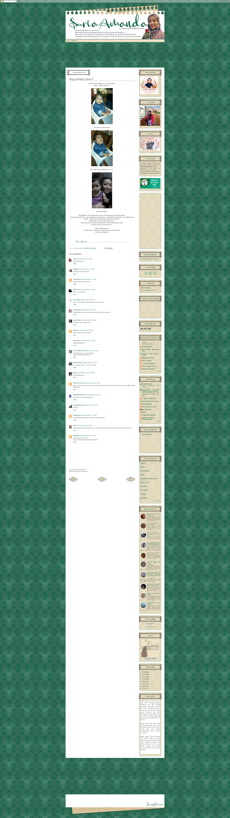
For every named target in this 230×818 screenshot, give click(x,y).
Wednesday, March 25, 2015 (88, 435)
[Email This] (105, 248)
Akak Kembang (77, 362)
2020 (144, 686)
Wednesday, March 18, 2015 (86, 372)
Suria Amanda (146, 287)
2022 (144, 681)
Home (68, 40)
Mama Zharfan (144, 471)
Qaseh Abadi (77, 279)
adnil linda (143, 486)
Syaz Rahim (143, 497)
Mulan (144, 412)
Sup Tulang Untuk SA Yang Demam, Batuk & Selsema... (153, 563)
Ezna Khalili (144, 490)
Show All (158, 371)
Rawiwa (142, 467)
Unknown (76, 330)
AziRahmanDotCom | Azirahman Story (150, 418)
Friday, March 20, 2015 (90, 405)
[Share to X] (108, 248)
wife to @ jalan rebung (149, 366)
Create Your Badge (150, 627)
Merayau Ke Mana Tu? (152, 532)
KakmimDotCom (147, 404)
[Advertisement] (115, 55)
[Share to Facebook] (110, 248)
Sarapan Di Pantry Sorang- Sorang (153, 594)
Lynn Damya (77, 299)
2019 (144, 688)
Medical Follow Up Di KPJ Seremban (153, 603)
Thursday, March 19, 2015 (92, 395)
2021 (144, 684)
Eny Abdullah (77, 310)
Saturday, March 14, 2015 (85, 259)
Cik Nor (75, 372)
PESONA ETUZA (147, 384)
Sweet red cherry (78, 383)
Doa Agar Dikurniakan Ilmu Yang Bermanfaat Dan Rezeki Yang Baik (150, 394)
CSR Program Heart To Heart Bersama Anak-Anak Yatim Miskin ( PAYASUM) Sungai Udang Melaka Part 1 (153, 575)
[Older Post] (130, 481)
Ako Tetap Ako (146, 409)
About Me (73, 40)
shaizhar (143, 463)
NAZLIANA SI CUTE (79, 395)
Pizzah (75, 425)
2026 (144, 672)
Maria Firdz (76, 289)
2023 (144, 679)
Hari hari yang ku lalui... (149, 406)
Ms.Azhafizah (126, 815)
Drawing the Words (148, 358)
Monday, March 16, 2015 (91, 350)
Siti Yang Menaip (78, 350)
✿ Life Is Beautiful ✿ (148, 369)
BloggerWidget (156, 500)
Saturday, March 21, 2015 (89, 415)
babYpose (76, 269)
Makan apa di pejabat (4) (148, 344)
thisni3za (143, 494)
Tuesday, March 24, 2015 (85, 425)
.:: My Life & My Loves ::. (149, 398)
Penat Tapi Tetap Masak (153, 523)
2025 (144, 674)
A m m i (144, 342)
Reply (74, 263)
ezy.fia (75, 259)
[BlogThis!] (106, 248)
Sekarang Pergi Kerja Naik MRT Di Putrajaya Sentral (153, 584)
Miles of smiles (146, 360)
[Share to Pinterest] (112, 248)
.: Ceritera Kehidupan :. (149, 363)
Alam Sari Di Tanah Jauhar (150, 401)
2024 (144, 677)
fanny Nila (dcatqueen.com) (148, 478)
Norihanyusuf (77, 415)
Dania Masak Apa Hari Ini (153, 553)
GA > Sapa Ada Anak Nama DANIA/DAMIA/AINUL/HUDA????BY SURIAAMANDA (153, 543)
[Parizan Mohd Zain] (150, 625)
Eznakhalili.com (147, 346)
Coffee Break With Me (148, 415)
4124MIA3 (76, 435)
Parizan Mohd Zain (150, 623)
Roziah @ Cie (144, 482)
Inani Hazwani (77, 320)
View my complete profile (147, 290)
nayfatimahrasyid (78, 405)
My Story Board (147, 434)
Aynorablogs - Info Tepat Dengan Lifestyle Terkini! (150, 390)
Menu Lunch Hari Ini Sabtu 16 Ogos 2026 (153, 514)
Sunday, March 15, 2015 (88, 299)
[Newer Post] (73, 481)
